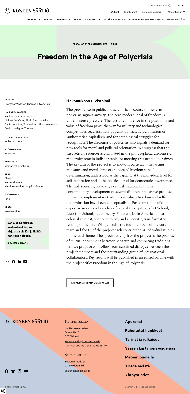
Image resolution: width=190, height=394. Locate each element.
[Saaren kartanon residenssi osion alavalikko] (163, 19)
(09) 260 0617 (79, 345)
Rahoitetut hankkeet (56, 19)
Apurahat (32, 19)
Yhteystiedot (174, 11)
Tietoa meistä (174, 19)
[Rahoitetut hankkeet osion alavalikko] (70, 19)
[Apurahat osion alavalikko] (39, 19)
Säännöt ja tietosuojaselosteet (140, 386)
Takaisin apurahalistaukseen (90, 282)
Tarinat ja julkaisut (86, 19)
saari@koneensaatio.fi (77, 370)
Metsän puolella (113, 19)
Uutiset (115, 11)
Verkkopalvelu (152, 11)
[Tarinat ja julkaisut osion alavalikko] (99, 19)
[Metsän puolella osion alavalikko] (125, 19)
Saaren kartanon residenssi (145, 19)
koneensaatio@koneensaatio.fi (82, 341)
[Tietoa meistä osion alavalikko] (184, 19)
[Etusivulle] (41, 11)
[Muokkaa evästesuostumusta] (3, 391)
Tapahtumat (130, 11)
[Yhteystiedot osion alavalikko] (184, 12)
